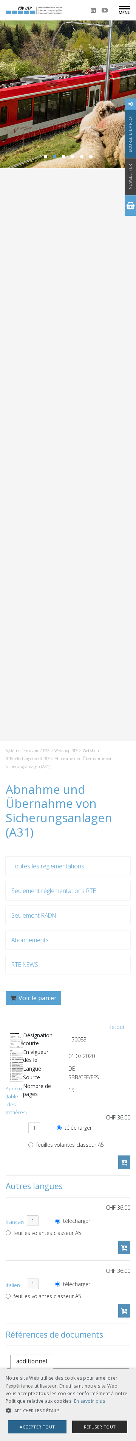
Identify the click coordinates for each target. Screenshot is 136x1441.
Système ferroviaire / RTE (27, 750)
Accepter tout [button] (37, 1427)
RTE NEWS (24, 964)
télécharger (77, 1127)
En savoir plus (89, 1401)
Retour (116, 1026)
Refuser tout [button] (100, 1427)
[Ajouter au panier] (124, 1162)
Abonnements (30, 940)
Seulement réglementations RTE (53, 891)
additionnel (31, 1361)
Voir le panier (37, 998)
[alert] (68, 1405)
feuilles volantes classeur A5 (69, 1144)
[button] (68, 1410)
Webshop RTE (66, 750)
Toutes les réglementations (47, 866)
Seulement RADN (33, 915)
